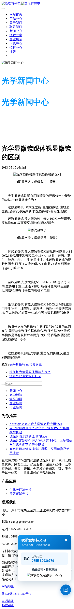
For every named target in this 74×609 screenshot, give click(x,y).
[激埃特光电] (37, 4)
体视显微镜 (34, 364)
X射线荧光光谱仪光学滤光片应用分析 (35, 424)
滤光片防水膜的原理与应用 (28, 436)
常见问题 (15, 399)
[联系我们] (65, 589)
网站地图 (8, 586)
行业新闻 (15, 407)
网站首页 (15, 14)
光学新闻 (15, 395)
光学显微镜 (17, 364)
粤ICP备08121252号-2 (16, 593)
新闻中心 (15, 390)
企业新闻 (15, 403)
